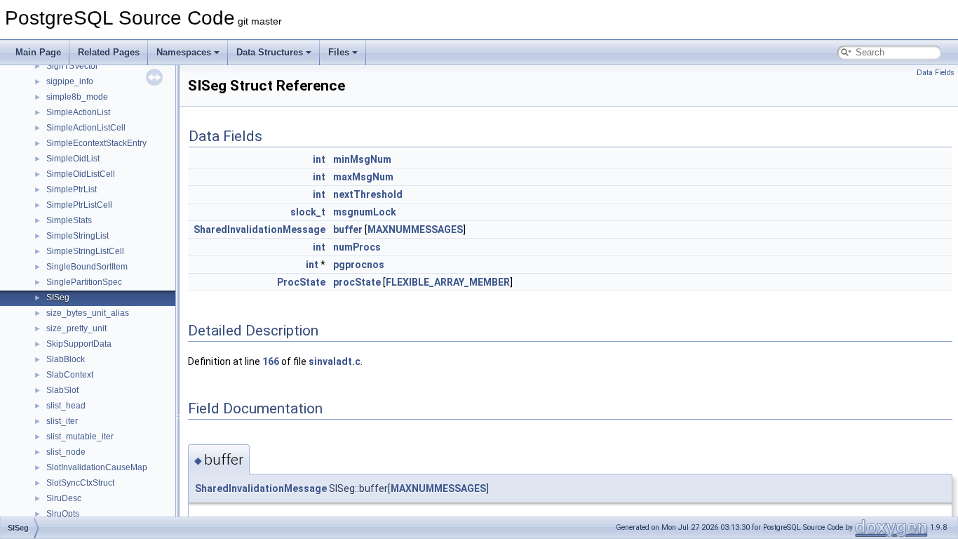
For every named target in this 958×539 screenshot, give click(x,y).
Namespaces (183, 52)
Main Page (38, 52)
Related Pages (109, 52)
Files (338, 52)
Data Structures (269, 52)
